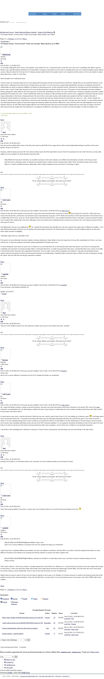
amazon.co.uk (66, 652)
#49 (2, 504)
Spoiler (4, 294)
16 (54, 628)
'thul (4, 132)
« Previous (10, 39)
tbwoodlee (47, 623)
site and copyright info (46, 676)
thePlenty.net (10, 665)
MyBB (10, 672)
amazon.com (76, 652)
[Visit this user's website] (1, 139)
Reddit (25, 599)
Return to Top (10, 659)
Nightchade (7, 54)
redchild (5, 274)
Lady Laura (6, 200)
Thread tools (5, 41)
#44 (2, 283)
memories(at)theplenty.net (29, 676)
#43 (2, 208)
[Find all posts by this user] (1, 61)
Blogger (45, 599)
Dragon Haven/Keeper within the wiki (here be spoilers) (20, 628)
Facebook (5, 599)
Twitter (35, 599)
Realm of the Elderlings (45, 32)
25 (54, 623)
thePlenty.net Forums (7, 32)
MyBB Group (26, 672)
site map (58, 676)
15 (54, 617)
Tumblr (4, 602)
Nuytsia (5, 360)
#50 (2, 536)
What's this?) (95, 652)
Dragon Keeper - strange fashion (12, 633)
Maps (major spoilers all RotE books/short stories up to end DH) (22, 617)
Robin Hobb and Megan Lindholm (26, 32)
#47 (2, 403)
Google (14, 599)
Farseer (47, 617)
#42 (2, 141)
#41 (2, 63)
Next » (25, 39)
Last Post (67, 618)
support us (65, 676)
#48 (2, 457)
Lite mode (9, 667)
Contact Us (9, 662)
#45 (2, 321)
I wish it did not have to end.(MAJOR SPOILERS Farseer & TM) (22, 623)
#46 (2, 368)
